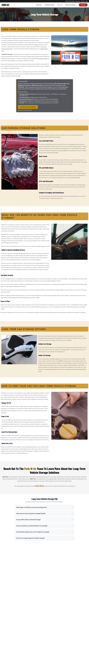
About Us (59, 5)
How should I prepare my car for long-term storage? (32, 532)
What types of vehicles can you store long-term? (31, 507)
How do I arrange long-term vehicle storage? (30, 538)
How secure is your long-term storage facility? (31, 513)
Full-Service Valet (49, 5)
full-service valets (42, 58)
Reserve (83, 5)
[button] (42, 5)
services (37, 44)
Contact (82, 1)
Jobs (86, 1)
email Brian (39, 486)
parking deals (44, 49)
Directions (77, 1)
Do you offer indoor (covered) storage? (28, 519)
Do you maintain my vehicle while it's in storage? (31, 526)
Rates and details (22, 92)
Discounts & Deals (71, 5)
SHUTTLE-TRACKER (69, 1)
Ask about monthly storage (28, 107)
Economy (38, 5)
